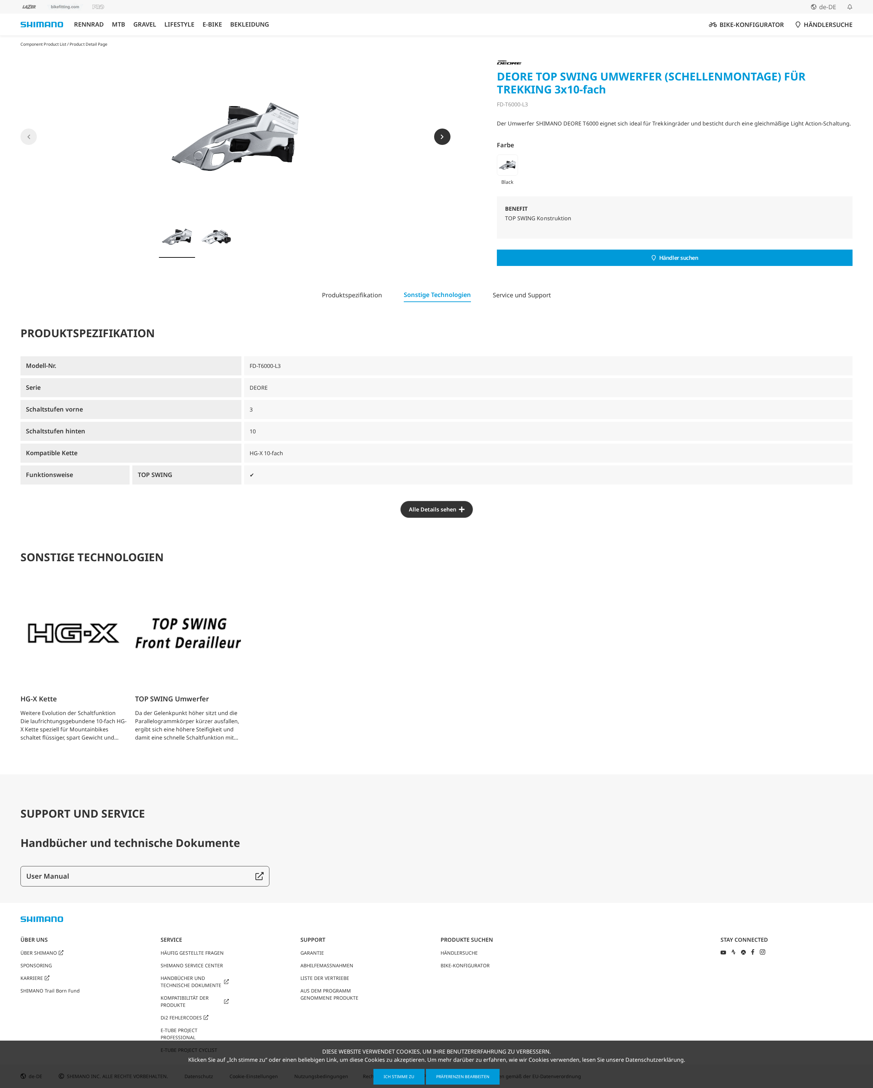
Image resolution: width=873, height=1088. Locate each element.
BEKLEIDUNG (249, 24)
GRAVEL (144, 24)
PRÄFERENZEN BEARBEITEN (462, 1076)
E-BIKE (212, 24)
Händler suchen (678, 258)
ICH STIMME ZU (399, 1076)
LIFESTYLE (179, 24)
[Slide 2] (216, 237)
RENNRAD (89, 24)
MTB (118, 24)
